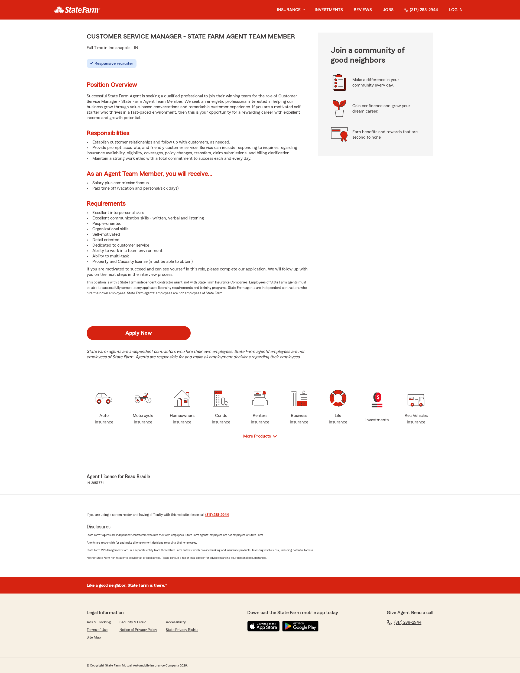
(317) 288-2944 (424, 10)
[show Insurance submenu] (303, 10)
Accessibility (176, 622)
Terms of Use (97, 630)
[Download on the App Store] (263, 626)
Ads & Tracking (99, 622)
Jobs (388, 10)
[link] (77, 9)
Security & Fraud (133, 622)
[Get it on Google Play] (300, 626)
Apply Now (138, 333)
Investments (329, 10)
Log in (456, 10)
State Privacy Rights (182, 630)
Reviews (363, 10)
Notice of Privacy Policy (138, 630)
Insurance (289, 10)
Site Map (94, 637)
